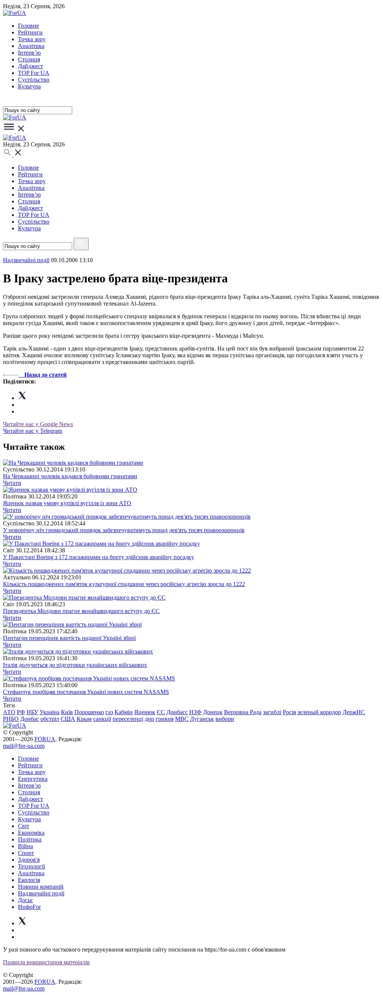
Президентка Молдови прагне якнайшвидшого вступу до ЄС (81, 611)
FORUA (44, 739)
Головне (28, 25)
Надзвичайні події (26, 260)
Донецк (213, 712)
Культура (29, 86)
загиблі (272, 712)
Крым (84, 719)
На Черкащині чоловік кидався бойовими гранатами (70, 476)
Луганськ (202, 719)
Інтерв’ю (29, 52)
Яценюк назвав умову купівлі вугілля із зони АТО (67, 503)
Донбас (29, 719)
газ (109, 712)
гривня (165, 719)
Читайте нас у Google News (38, 424)
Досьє (25, 900)
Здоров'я (29, 859)
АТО (9, 712)
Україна (49, 712)
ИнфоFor (29, 907)
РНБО (11, 719)
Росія (289, 712)
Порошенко (89, 712)
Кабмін (123, 712)
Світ (23, 826)
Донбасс (177, 712)
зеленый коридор (319, 712)
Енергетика (33, 779)
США (68, 719)
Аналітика (31, 46)
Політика (30, 839)
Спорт (26, 853)
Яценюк (144, 712)
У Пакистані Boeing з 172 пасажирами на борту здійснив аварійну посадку (98, 557)
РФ (21, 712)
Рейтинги (30, 32)
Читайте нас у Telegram (32, 431)
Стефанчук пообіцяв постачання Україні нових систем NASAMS (86, 692)
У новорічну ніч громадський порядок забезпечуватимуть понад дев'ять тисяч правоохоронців (124, 530)
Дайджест (30, 66)
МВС (182, 719)
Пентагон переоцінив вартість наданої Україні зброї (69, 638)
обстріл (49, 719)
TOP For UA (33, 73)
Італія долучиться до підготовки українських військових (75, 665)
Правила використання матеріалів (46, 962)
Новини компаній (41, 886)
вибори (224, 719)
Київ (67, 712)
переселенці (128, 719)
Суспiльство (33, 79)
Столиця (29, 59)
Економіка (31, 832)
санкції (102, 719)
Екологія (29, 880)
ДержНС (354, 712)
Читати (12, 483)
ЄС (161, 712)
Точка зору (32, 39)
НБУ (32, 712)
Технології (31, 866)
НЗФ (195, 712)
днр (149, 719)
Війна (25, 846)
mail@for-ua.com (24, 746)
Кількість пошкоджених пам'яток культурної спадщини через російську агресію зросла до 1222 (124, 584)
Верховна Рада (242, 712)
